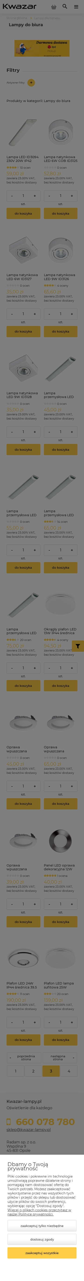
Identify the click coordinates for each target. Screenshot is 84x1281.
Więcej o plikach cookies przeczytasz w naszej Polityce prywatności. (39, 1212)
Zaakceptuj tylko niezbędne (42, 1226)
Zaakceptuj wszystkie (42, 1253)
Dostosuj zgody (42, 1239)
